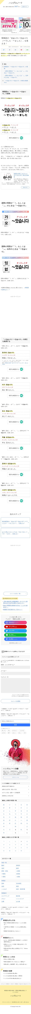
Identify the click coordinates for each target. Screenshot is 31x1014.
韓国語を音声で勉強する (8, 786)
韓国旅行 (4, 893)
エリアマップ (5, 896)
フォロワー (14, 622)
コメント (4, 677)
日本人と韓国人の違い (9, 959)
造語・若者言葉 (20, 889)
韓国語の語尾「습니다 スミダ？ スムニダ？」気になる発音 (21, 175)
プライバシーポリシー (6, 1002)
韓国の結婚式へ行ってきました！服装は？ (14, 961)
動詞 (3, 865)
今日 (25, 732)
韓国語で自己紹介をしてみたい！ (12, 609)
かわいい (14, 732)
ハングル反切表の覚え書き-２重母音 (13, 975)
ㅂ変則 (18, 871)
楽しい (20, 732)
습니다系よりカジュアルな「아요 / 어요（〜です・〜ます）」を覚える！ (14, 532)
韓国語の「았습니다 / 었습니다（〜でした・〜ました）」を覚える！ (15, 40)
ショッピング (20, 898)
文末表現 (18, 883)
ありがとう (14, 730)
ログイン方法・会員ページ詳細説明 (11, 792)
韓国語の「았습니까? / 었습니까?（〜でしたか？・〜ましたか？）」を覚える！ (15, 714)
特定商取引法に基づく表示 (17, 1002)
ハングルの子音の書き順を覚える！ (13, 978)
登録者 (13, 627)
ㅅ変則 (18, 876)
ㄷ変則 (3, 876)
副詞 (17, 868)
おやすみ (3, 732)
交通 (3, 901)
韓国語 (3, 880)
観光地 (18, 896)
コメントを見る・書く (15, 593)
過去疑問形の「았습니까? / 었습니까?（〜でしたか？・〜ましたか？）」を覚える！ (15, 522)
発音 (17, 886)
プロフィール (15, 777)
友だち (12, 635)
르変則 (18, 873)
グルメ (3, 898)
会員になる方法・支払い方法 (9, 789)
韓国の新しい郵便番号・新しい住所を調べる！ (15, 964)
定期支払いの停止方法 (7, 795)
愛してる (3, 730)
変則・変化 (5, 871)
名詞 (3, 868)
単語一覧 (4, 862)
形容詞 (18, 865)
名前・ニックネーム (8, 664)
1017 (16, 6)
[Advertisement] (15, 314)
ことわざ (4, 889)
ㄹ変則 (3, 873)
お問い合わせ (26, 1002)
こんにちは (21, 730)
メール (3, 671)
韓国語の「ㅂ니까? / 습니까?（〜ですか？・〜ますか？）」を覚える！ (14, 709)
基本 (3, 883)
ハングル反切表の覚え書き (10, 973)
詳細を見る (25, 187)
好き (9, 730)
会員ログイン (24, 6)
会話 (3, 886)
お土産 (18, 901)
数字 (9, 732)
